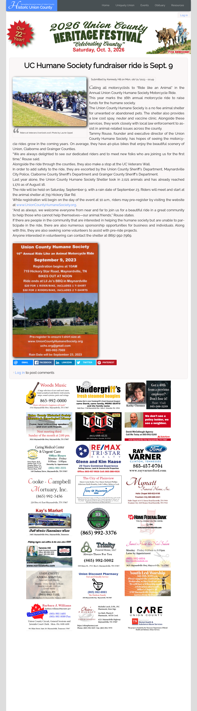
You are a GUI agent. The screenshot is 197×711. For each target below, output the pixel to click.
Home (105, 5)
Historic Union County (30, 7)
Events (145, 5)
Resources (177, 5)
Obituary (160, 5)
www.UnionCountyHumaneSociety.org (46, 205)
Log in (184, 15)
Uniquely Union (125, 5)
